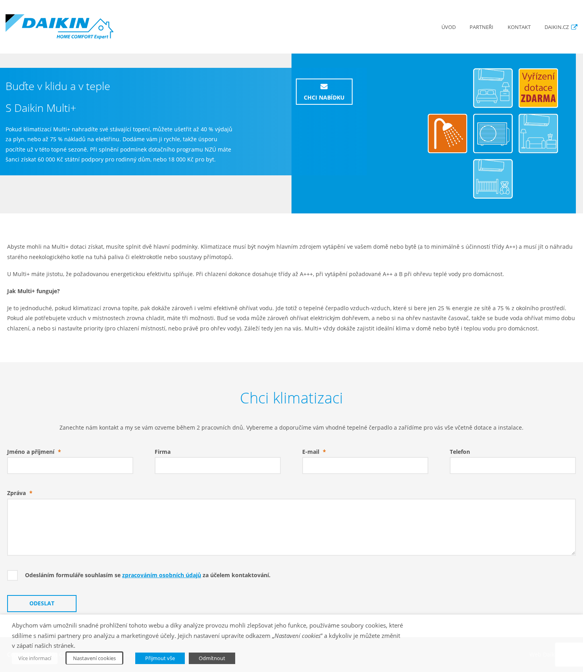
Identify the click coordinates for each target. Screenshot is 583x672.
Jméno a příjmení (34, 451)
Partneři (481, 27)
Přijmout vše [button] (160, 658)
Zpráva (20, 493)
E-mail (314, 451)
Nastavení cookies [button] (94, 658)
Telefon (460, 451)
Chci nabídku (324, 97)
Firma (163, 451)
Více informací (34, 658)
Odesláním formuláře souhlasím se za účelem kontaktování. (147, 575)
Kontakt (519, 27)
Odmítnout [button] (212, 658)
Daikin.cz (557, 27)
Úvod (448, 27)
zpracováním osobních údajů (161, 575)
